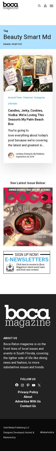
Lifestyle (12, 103)
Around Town (15, 97)
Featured (28, 97)
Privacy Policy (28, 392)
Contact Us (28, 406)
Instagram (39, 97)
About (28, 397)
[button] (51, 5)
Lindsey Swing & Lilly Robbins (30, 154)
